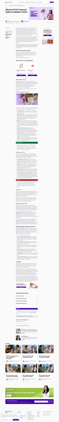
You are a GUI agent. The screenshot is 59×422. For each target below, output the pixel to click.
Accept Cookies (15, 419)
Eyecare (36, 2)
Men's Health (22, 2)
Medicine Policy (29, 414)
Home (18, 2)
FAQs (38, 414)
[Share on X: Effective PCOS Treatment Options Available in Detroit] (51, 22)
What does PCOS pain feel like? (21, 300)
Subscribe (50, 401)
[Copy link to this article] (52, 22)
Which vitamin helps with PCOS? (21, 303)
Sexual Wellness (27, 2)
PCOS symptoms (22, 228)
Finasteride (18, 130)
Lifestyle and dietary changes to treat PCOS (8, 34)
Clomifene (25, 159)
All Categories (40, 2)
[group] (27, 69)
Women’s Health (32, 2)
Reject (10, 419)
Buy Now (21, 75)
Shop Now (51, 2)
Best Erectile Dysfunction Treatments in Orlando (44, 376)
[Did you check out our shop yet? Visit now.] (29, 390)
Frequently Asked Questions (7, 37)
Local (8, 5)
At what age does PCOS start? (21, 298)
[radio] (17, 323)
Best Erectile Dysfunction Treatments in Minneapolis (12, 376)
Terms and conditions (30, 417)
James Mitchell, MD (26, 21)
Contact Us (38, 412)
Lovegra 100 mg (30, 70)
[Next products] (38, 70)
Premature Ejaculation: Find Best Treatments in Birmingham (12, 357)
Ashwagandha (18, 212)
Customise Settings (5, 419)
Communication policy (30, 419)
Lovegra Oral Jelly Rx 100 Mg (21, 70)
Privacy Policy (29, 412)
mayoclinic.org (30, 316)
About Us (19, 412)
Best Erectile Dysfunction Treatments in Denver (28, 356)
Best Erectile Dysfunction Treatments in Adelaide (44, 356)
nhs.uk (26, 316)
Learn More (23, 339)
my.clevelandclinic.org (20, 316)
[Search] (48, 2)
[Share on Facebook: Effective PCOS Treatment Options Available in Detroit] (49, 22)
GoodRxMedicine (19, 310)
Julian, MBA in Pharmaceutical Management (13, 21)
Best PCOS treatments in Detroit (9, 32)
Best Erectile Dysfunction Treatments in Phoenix (28, 376)
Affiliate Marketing (20, 417)
